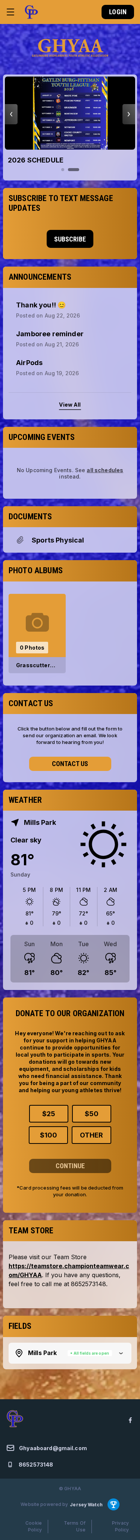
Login (118, 12)
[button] (70, 1353)
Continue (70, 1166)
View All (70, 404)
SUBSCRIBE (70, 239)
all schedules (105, 470)
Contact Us (70, 764)
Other (91, 1135)
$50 (92, 1114)
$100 (48, 1135)
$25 (48, 1114)
